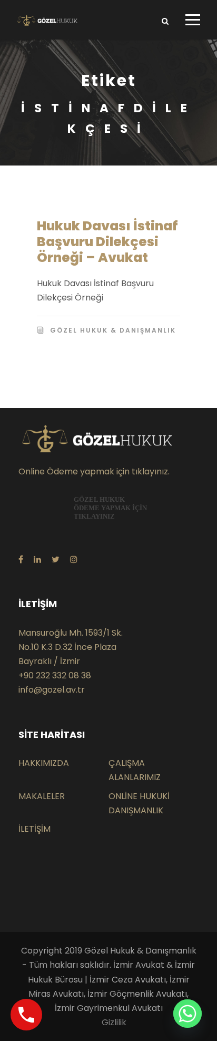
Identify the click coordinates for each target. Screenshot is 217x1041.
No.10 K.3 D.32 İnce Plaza (67, 647)
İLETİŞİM (34, 829)
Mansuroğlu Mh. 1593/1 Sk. (70, 633)
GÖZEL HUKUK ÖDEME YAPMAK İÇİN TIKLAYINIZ (110, 507)
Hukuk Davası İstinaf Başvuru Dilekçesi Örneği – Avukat (107, 242)
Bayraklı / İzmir (49, 661)
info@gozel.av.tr (51, 690)
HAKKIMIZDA (43, 763)
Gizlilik (114, 1022)
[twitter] (56, 559)
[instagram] (73, 559)
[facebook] (20, 559)
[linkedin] (37, 559)
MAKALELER (41, 796)
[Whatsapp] (187, 1013)
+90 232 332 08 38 (54, 675)
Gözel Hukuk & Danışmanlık (113, 330)
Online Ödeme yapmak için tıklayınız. (94, 471)
